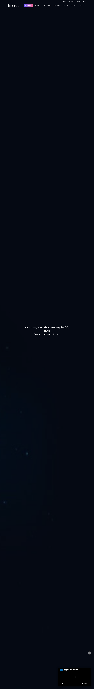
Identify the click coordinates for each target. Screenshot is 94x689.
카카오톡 (79, 1)
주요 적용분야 (47, 6)
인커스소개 (83, 6)
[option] (47, 344)
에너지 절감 (28, 5)
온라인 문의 (74, 1)
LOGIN (65, 1)
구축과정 (65, 6)
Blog (69, 1)
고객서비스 (74, 6)
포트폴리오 (57, 6)
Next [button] (83, 312)
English (84, 1)
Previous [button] (10, 312)
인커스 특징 (37, 6)
